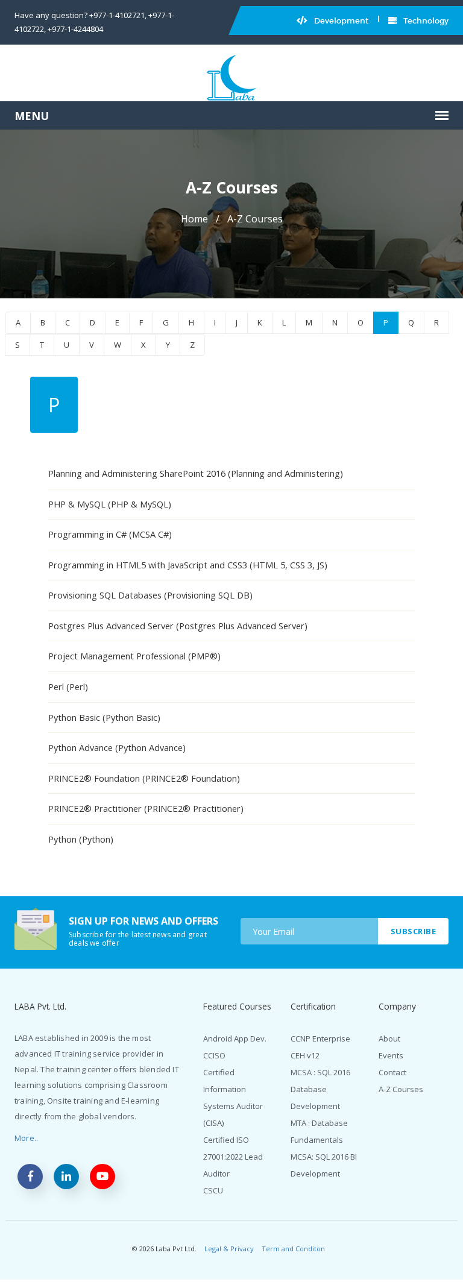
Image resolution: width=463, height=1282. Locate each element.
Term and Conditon (293, 1248)
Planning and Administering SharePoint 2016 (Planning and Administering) (195, 473)
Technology (425, 21)
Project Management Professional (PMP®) (134, 656)
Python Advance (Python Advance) (117, 747)
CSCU (213, 1190)
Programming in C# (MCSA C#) (110, 534)
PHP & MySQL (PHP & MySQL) (109, 504)
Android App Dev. (234, 1038)
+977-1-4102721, (117, 15)
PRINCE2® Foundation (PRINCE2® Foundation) (144, 778)
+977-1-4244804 (75, 29)
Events (391, 1055)
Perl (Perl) (68, 686)
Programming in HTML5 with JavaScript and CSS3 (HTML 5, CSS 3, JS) (187, 565)
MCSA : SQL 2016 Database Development (320, 1089)
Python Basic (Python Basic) (104, 717)
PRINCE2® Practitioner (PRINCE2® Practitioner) (146, 808)
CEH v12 (305, 1055)
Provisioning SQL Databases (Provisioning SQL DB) (150, 595)
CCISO (214, 1055)
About (389, 1038)
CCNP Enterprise (320, 1038)
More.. (26, 1138)
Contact (392, 1072)
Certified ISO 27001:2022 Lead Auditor (233, 1156)
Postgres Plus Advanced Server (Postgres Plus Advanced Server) (177, 626)
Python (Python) (80, 839)
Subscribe (413, 931)
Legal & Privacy (229, 1248)
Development (340, 21)
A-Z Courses (401, 1089)
